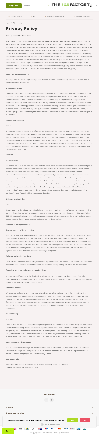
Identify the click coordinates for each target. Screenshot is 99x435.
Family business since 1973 (56, 16)
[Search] (49, 5)
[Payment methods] (14, 429)
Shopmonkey (64, 433)
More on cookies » (52, 424)
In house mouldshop (83, 16)
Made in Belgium (16, 16)
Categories (13, 6)
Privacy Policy (18, 23)
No (85, 420)
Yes (72, 420)
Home (8, 23)
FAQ (34, 16)
